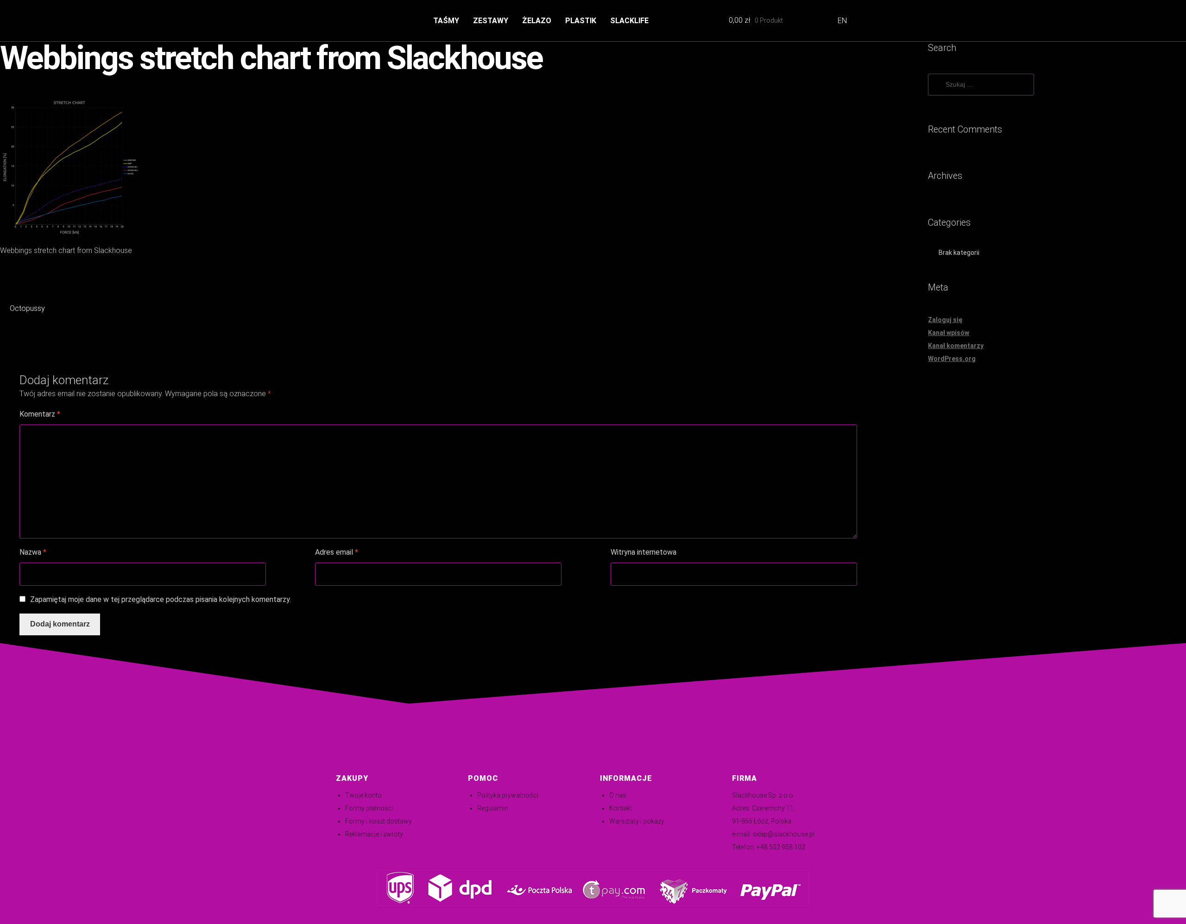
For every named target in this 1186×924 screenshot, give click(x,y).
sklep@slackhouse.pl (783, 834)
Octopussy (27, 309)
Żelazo (536, 20)
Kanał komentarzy (956, 345)
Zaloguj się (945, 319)
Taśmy (446, 20)
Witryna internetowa (643, 552)
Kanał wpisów (948, 332)
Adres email (336, 552)
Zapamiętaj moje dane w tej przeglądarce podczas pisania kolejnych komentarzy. (160, 599)
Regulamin (492, 808)
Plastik (580, 20)
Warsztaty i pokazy (636, 821)
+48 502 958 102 (781, 847)
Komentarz (39, 414)
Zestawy (490, 20)
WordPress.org (952, 358)
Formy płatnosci (369, 808)
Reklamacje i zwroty (374, 834)
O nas (617, 795)
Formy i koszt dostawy (378, 821)
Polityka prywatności (507, 795)
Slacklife (629, 20)
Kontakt (620, 808)
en (842, 20)
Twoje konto (363, 795)
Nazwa (32, 552)
